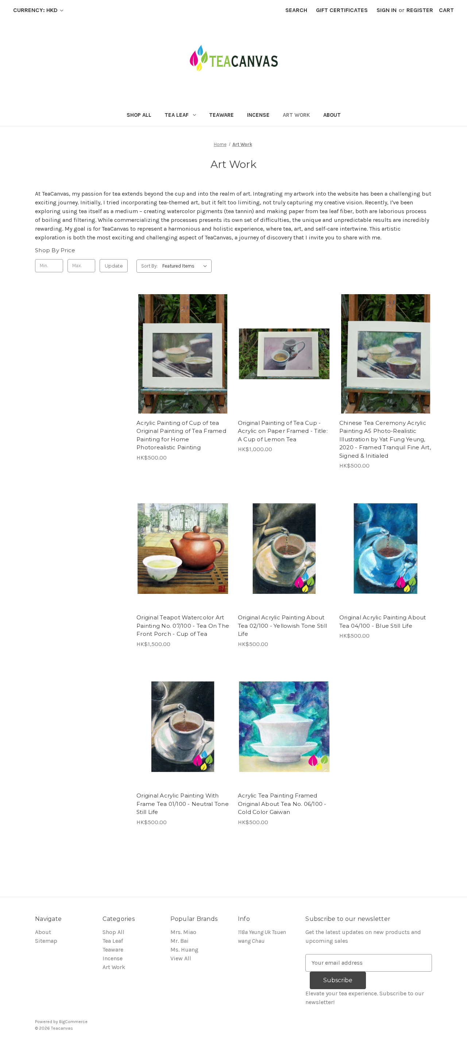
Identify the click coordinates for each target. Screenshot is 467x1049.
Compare (180, 354)
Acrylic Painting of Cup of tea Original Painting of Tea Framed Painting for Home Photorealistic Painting (181, 435)
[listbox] (186, 266)
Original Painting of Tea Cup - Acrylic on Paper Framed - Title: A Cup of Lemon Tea (283, 431)
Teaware (221, 115)
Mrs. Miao (183, 932)
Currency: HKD (36, 10)
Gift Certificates (342, 10)
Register (419, 10)
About (332, 115)
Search (296, 10)
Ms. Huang (184, 949)
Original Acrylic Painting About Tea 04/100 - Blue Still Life (382, 621)
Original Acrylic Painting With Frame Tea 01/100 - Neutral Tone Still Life (182, 803)
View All (180, 958)
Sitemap (46, 940)
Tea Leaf (177, 115)
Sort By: (149, 266)
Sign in (387, 10)
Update (114, 266)
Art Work (296, 115)
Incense (258, 115)
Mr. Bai (179, 940)
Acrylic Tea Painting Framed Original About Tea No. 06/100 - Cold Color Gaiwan (282, 803)
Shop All (139, 115)
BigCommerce (73, 1021)
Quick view (181, 339)
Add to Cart (182, 368)
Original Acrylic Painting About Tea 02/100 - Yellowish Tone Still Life (282, 625)
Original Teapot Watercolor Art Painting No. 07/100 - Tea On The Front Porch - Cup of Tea (182, 625)
